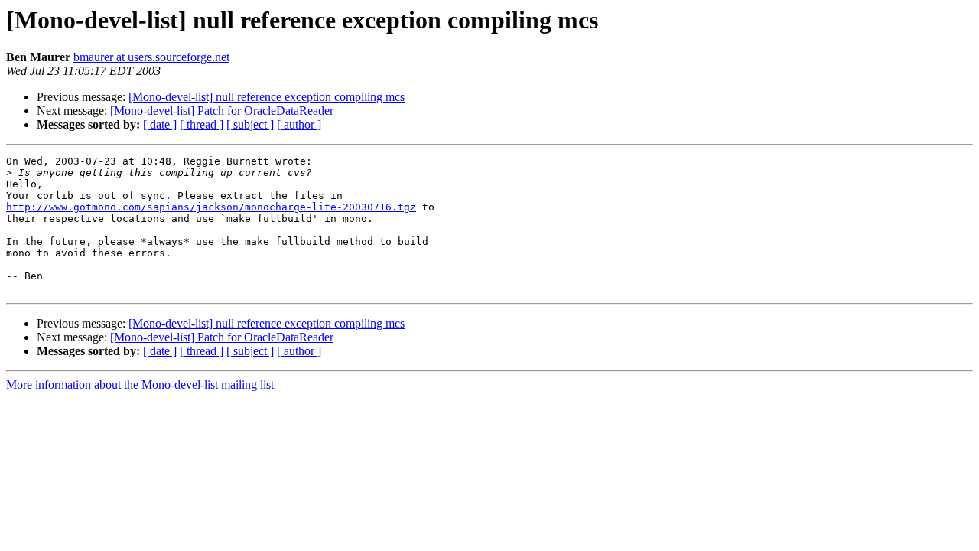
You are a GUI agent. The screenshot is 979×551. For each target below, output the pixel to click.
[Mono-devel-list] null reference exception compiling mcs (266, 96)
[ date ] (160, 124)
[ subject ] (250, 124)
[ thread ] (201, 124)
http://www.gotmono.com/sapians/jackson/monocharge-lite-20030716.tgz (211, 207)
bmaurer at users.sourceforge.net (151, 57)
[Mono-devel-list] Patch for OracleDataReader (221, 110)
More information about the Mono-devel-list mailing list (140, 384)
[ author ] (299, 124)
